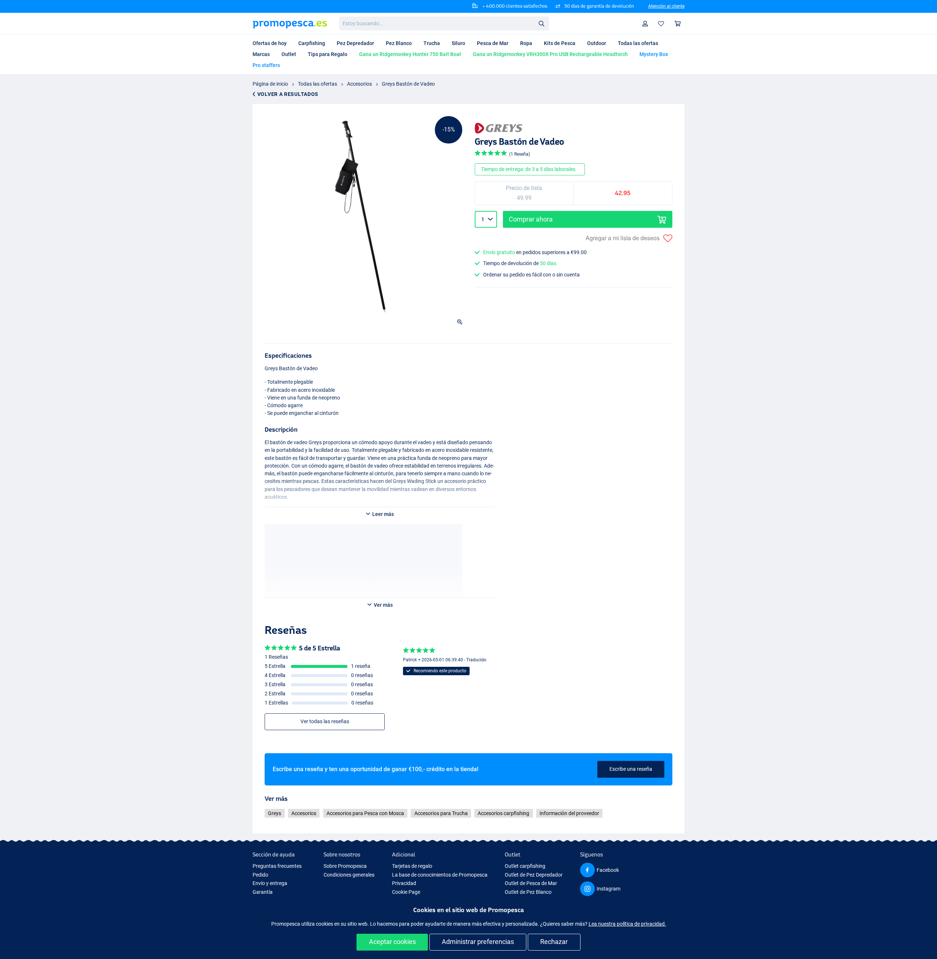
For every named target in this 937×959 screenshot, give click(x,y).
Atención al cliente (666, 6)
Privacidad (404, 883)
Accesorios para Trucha (441, 813)
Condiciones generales (349, 875)
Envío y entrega (270, 883)
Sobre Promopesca (345, 866)
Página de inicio (270, 84)
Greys (274, 813)
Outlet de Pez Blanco (528, 892)
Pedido (260, 875)
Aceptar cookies (392, 941)
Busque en (543, 24)
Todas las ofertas (317, 84)
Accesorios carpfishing (503, 813)
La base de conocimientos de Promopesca (440, 875)
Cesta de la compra (677, 23)
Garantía (263, 892)
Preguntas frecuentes (277, 866)
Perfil (645, 23)
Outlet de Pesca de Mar (531, 883)
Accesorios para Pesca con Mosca (365, 813)
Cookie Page (406, 892)
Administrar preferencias (478, 941)
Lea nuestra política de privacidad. (627, 924)
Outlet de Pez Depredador (534, 875)
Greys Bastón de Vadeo (408, 84)
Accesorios (359, 84)
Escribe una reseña (630, 769)
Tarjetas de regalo (412, 866)
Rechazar (554, 941)
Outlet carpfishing (525, 866)
